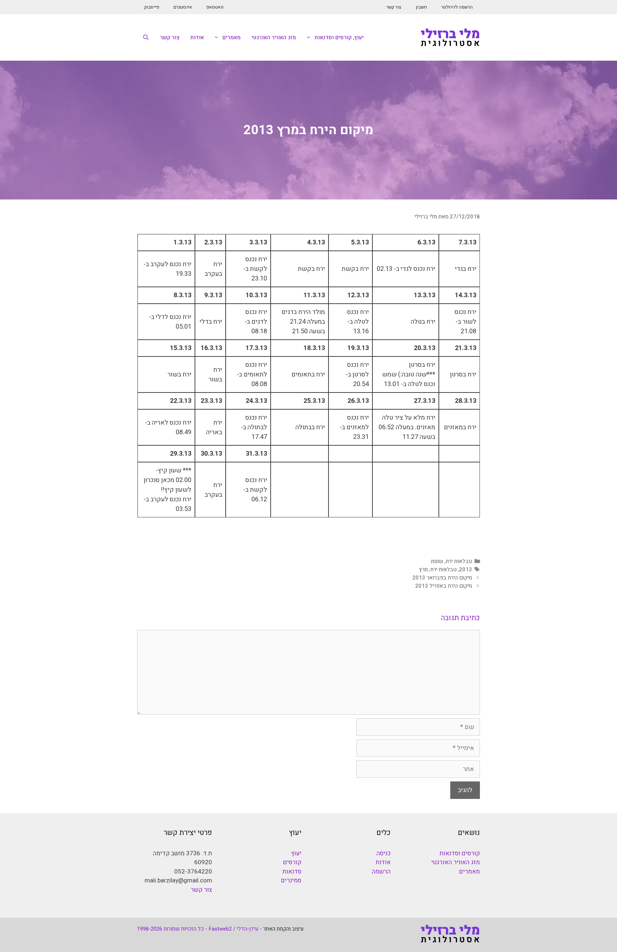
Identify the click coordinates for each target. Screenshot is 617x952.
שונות (437, 561)
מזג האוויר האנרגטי (273, 37)
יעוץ (296, 853)
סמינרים (291, 880)
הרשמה (381, 871)
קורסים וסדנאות (460, 853)
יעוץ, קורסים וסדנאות (339, 37)
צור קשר (393, 7)
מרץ (423, 569)
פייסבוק (151, 7)
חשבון (421, 7)
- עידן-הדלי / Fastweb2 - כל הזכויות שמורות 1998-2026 (199, 929)
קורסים (292, 862)
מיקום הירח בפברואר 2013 (442, 578)
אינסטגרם (183, 7)
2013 (465, 569)
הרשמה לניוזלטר (457, 7)
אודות (197, 37)
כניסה (383, 853)
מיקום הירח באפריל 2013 (443, 586)
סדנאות (291, 871)
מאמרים (231, 37)
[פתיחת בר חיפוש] (146, 37)
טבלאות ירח (459, 561)
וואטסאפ (215, 7)
